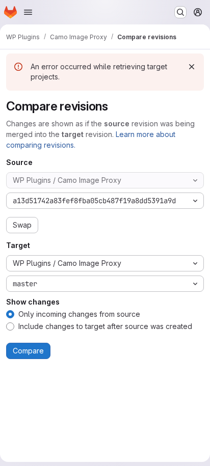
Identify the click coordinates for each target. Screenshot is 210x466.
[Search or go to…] (180, 12)
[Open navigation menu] (28, 12)
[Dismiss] (192, 67)
